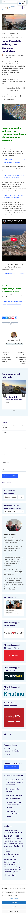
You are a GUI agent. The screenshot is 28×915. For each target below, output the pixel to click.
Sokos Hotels (9, 625)
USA (22, 869)
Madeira (20, 849)
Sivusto (5, 470)
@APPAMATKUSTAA (12, 767)
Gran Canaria (21, 34)
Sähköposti (6, 462)
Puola (15, 859)
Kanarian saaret (9, 843)
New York (10, 856)
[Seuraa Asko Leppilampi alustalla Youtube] (15, 344)
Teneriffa (6, 869)
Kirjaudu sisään (6, 483)
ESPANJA (4, 34)
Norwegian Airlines (12, 647)
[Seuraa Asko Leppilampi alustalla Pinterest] (21, 344)
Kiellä (14, 907)
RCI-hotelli (18, 38)
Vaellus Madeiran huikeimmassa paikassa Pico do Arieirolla (7, 357)
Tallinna (14, 867)
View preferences (14, 911)
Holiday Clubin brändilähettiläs (10, 704)
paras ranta (8, 859)
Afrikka (11, 830)
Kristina (7, 689)
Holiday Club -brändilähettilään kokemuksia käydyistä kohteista (21, 358)
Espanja (6, 836)
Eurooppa (14, 836)
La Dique (6, 849)
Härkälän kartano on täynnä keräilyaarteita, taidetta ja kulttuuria (14, 804)
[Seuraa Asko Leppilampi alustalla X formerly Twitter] (9, 344)
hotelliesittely (6, 327)
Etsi (21, 497)
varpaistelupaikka (11, 872)
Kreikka (21, 843)
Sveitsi (15, 864)
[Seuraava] (23, 395)
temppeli (18, 867)
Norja (14, 857)
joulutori (19, 841)
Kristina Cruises (8, 846)
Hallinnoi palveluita (14, 898)
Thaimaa (12, 869)
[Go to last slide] (4, 395)
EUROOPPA (12, 34)
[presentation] (14, 387)
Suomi (11, 865)
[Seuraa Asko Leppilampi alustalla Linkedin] (18, 344)
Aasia (6, 830)
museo (6, 857)
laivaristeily (14, 849)
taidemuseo (7, 867)
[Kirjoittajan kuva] (2, 55)
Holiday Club (5, 36)
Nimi (4, 455)
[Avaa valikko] (24, 7)
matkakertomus (12, 853)
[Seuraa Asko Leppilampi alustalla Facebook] (7, 344)
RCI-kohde (14, 327)
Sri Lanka (6, 864)
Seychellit (17, 862)
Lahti (9, 849)
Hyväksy (14, 903)
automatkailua (16, 832)
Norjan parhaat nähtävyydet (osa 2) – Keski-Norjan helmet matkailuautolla (14, 782)
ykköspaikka (10, 875)
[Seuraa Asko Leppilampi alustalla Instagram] (12, 344)
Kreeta (16, 843)
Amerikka (16, 830)
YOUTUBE (7, 754)
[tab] (10, 410)
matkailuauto (7, 851)
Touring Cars (9, 670)
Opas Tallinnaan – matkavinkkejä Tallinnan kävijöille (13, 814)
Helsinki (13, 838)
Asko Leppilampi (11, 55)
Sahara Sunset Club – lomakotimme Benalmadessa (13, 398)
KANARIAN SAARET (8, 38)
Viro (20, 872)
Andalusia (6, 833)
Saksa (13, 862)
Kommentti (6, 432)
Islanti (16, 841)
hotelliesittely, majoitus (17, 36)
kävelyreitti (18, 846)
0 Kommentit (8, 57)
